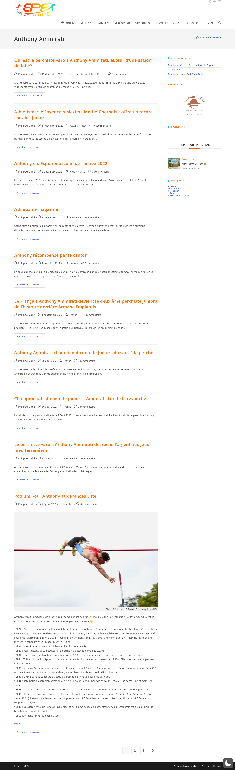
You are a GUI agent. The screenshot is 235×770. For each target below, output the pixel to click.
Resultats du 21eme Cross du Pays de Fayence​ (191, 65)
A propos (206, 766)
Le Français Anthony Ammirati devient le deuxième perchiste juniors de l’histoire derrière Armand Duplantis (85, 304)
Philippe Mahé (26, 74)
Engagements (175, 188)
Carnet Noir (174, 69)
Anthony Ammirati (211, 37)
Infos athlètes (87, 74)
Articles (171, 193)
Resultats (72, 263)
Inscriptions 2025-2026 (179, 195)
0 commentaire (120, 74)
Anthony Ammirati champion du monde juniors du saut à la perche (83, 352)
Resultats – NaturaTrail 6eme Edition (186, 74)
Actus (73, 74)
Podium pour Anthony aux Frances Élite (55, 496)
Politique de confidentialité (186, 766)
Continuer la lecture (31, 96)
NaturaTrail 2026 (192, 164)
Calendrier (173, 190)
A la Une (172, 186)
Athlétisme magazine (36, 209)
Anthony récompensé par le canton (50, 255)
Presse (101, 74)
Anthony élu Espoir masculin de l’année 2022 (61, 163)
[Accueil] (197, 37)
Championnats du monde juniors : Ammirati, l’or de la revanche (80, 398)
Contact (217, 766)
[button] (228, 763)
